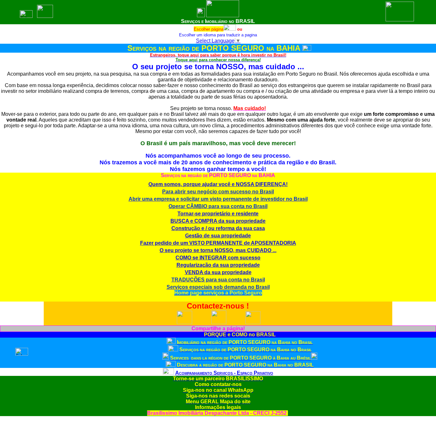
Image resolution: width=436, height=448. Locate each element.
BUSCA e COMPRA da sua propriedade (218, 221)
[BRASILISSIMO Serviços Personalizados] (168, 373)
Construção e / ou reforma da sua (218, 228)
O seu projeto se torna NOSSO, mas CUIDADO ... (218, 250)
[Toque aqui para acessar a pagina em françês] (229, 29)
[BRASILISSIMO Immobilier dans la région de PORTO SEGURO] (171, 342)
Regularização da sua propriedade (218, 265)
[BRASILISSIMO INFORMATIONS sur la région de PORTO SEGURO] (171, 365)
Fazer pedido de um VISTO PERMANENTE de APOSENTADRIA (218, 243)
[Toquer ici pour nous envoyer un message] (218, 322)
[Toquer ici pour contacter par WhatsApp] (184, 322)
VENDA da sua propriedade (218, 272)
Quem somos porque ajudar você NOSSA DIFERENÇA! (218, 184)
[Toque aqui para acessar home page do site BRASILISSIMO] (201, 15)
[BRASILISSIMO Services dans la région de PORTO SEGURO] (173, 349)
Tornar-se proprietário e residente (218, 213)
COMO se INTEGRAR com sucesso (218, 257)
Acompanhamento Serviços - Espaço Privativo (224, 373)
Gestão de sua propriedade (218, 235)
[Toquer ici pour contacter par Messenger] (252, 322)
